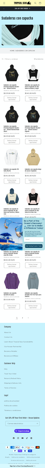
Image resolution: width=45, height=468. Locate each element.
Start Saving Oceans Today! (34, 246)
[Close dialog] (43, 219)
